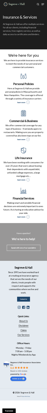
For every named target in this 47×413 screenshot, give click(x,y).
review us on (17, 378)
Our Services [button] (23, 334)
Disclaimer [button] (24, 325)
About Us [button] (23, 321)
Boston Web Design (26, 396)
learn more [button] (21, 102)
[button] (42, 4)
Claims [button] (23, 330)
